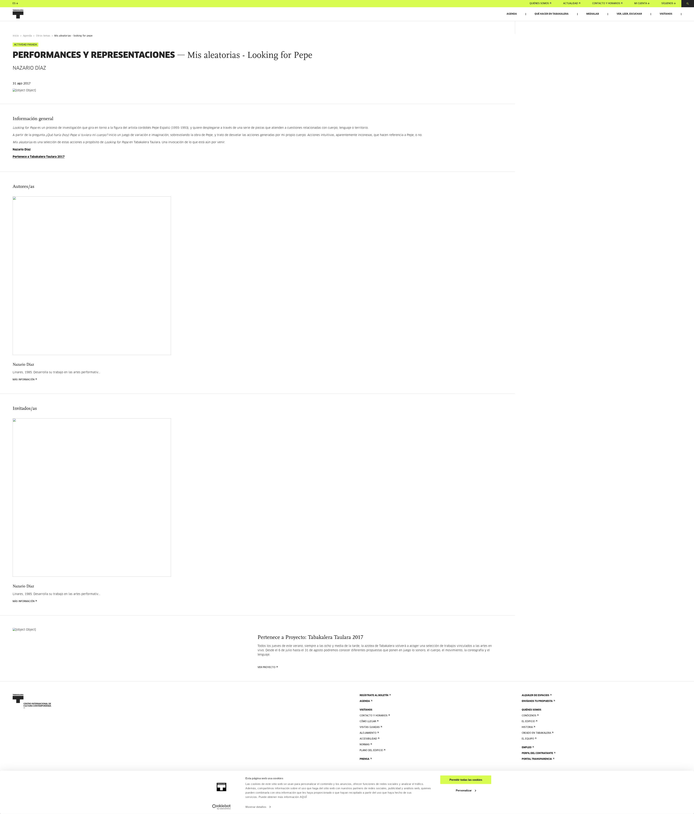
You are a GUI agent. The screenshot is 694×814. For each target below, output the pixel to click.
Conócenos (529, 716)
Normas (365, 744)
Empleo (527, 747)
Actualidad (570, 3)
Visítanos (666, 14)
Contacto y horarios (606, 3)
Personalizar (464, 790)
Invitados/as (82, 26)
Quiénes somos (539, 3)
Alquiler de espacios (535, 695)
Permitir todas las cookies (465, 779)
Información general (27, 26)
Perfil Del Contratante (537, 753)
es (14, 3)
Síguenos (667, 3)
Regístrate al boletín (374, 695)
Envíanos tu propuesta (537, 701)
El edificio (528, 721)
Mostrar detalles (255, 806)
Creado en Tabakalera (536, 733)
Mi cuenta (640, 3)
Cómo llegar (368, 721)
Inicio (16, 36)
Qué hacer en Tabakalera (552, 14)
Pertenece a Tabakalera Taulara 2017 (39, 156)
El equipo (528, 739)
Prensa (364, 759)
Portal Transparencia (537, 759)
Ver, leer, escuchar (629, 14)
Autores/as (57, 26)
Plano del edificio (371, 750)
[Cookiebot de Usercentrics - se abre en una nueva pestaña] (221, 807)
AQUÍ (303, 796)
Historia (527, 727)
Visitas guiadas (370, 727)
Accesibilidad (368, 739)
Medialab (592, 14)
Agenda (512, 14)
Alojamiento (368, 733)
